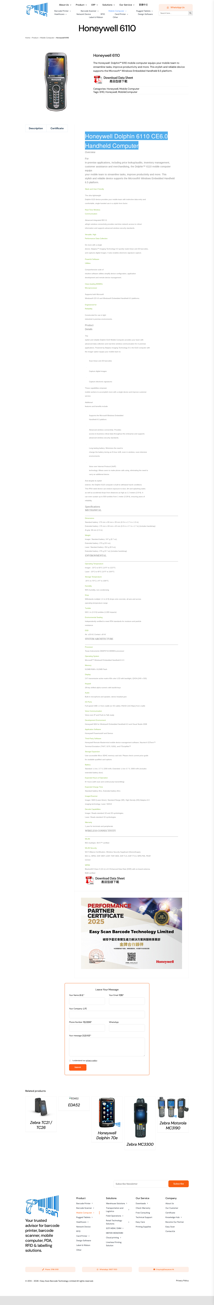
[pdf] (105, 877)
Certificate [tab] (57, 128)
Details (41, 1108)
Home (27, 38)
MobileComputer (127, 92)
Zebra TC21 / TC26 (41, 1125)
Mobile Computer (47, 38)
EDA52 (74, 1105)
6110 (102, 92)
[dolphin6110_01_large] (56, 81)
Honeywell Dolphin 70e (107, 1135)
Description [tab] (36, 128)
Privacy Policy (182, 1280)
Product (35, 38)
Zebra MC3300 (140, 1144)
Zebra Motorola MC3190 (173, 1125)
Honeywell (112, 88)
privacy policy (91, 1060)
